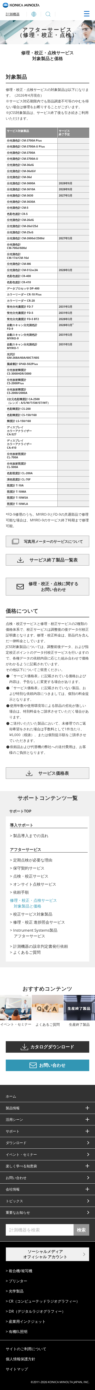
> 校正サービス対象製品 (31, 914)
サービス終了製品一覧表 (54, 560)
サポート (13, 1131)
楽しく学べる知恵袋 (21, 1166)
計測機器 (13, 14)
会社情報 (13, 1189)
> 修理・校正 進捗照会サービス (37, 922)
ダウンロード (16, 1142)
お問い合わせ (16, 1177)
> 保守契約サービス (27, 868)
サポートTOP (20, 811)
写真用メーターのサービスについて (53, 541)
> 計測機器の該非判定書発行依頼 (39, 946)
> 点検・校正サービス (29, 876)
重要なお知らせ (18, 1212)
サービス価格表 (53, 773)
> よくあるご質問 (25, 952)
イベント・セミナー (21, 1154)
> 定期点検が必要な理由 (31, 860)
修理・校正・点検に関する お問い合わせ (53, 586)
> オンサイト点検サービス (33, 884)
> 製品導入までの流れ (29, 835)
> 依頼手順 (19, 892)
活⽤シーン (14, 1119)
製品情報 (13, 1108)
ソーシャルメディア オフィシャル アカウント (45, 1254)
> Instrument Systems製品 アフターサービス (35, 933)
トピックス (14, 1201)
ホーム (11, 1096)
